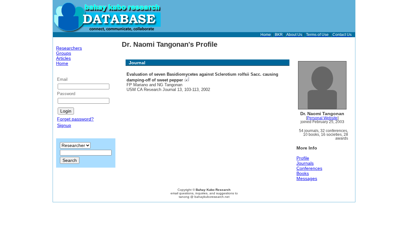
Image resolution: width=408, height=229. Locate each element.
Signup (64, 125)
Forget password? (75, 118)
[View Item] (186, 80)
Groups (63, 53)
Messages (306, 178)
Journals (305, 163)
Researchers (69, 48)
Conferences (309, 168)
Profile (302, 158)
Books (302, 173)
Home (62, 63)
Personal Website (322, 118)
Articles (63, 58)
